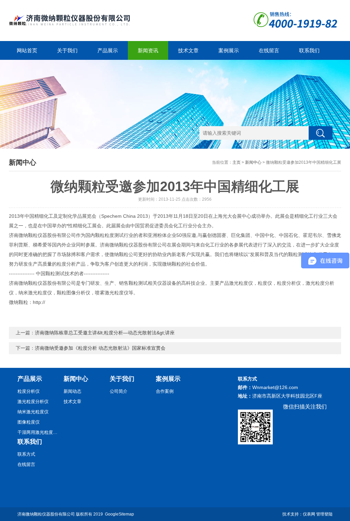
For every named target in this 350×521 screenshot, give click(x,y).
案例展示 (228, 50)
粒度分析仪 (28, 391)
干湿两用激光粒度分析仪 (37, 432)
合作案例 (165, 391)
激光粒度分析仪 (33, 401)
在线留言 (269, 50)
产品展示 (107, 50)
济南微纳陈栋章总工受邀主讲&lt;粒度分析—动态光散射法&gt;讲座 (105, 332)
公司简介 (118, 391)
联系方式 (26, 454)
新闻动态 (72, 391)
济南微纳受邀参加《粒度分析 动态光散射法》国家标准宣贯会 (100, 348)
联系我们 (309, 50)
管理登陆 (324, 514)
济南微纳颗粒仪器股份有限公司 (46, 514)
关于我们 (67, 50)
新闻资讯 (148, 50)
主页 (236, 162)
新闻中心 (253, 162)
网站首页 (27, 50)
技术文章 (188, 50)
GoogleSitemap (119, 514)
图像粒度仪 (28, 422)
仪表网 (309, 514)
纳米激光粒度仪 (33, 411)
